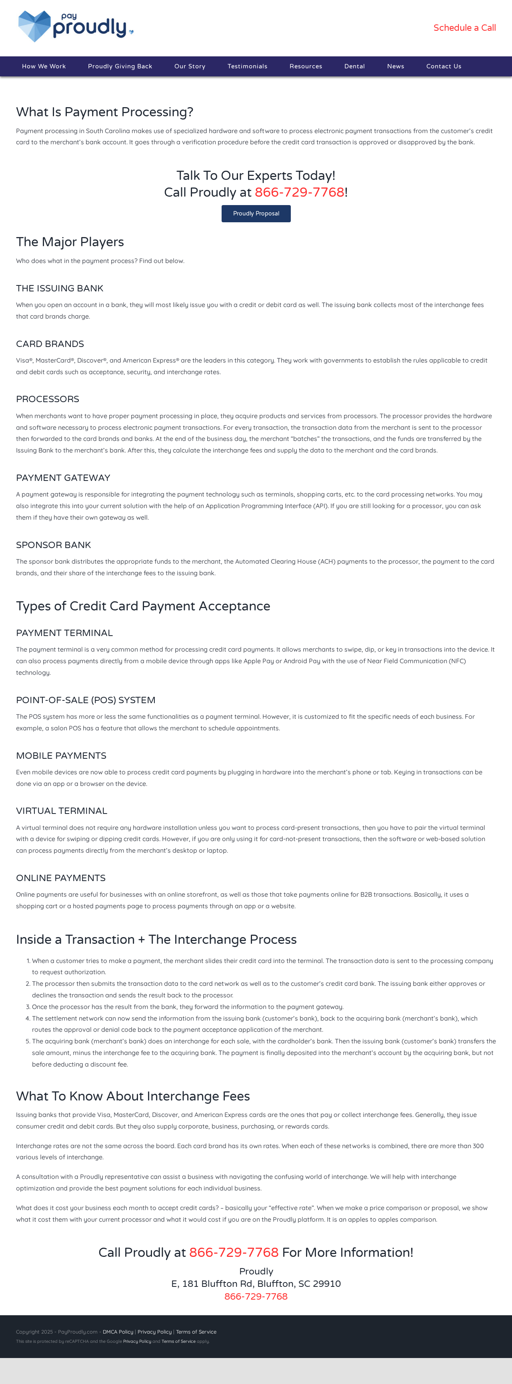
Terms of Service (196, 1331)
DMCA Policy (118, 1331)
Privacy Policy (155, 1331)
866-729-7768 (299, 192)
